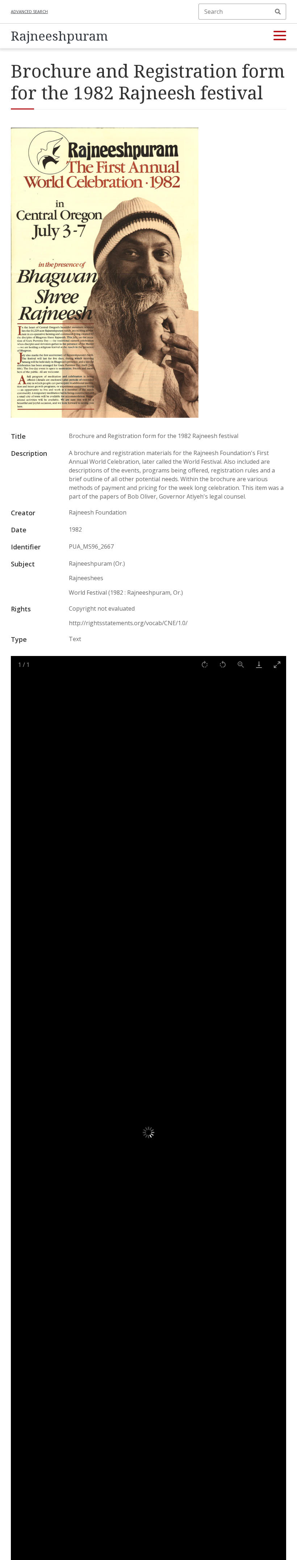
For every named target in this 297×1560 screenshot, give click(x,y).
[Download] (259, 664)
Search (277, 12)
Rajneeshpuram (59, 36)
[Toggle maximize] (277, 664)
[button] (279, 36)
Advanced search (29, 11)
